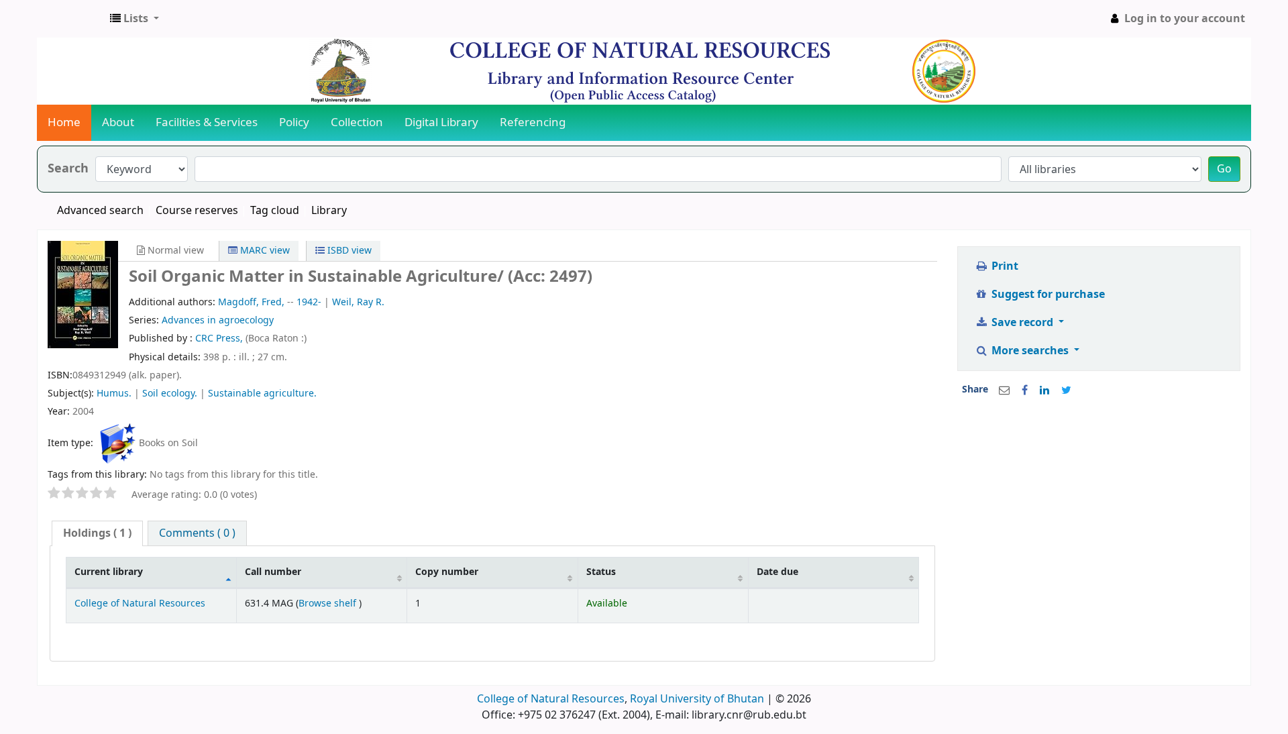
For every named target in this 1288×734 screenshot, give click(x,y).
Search (68, 169)
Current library (108, 572)
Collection (357, 122)
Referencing (533, 122)
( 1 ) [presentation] (97, 533)
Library (329, 211)
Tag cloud (274, 211)
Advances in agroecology (218, 320)
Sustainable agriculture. (262, 393)
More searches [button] (1030, 351)
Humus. (114, 393)
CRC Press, (220, 338)
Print (1003, 266)
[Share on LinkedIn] (1044, 390)
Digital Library (441, 122)
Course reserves (197, 211)
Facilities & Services (207, 122)
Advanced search (100, 211)
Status (601, 572)
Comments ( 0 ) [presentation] (197, 533)
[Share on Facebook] (1025, 390)
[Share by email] (1004, 390)
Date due (777, 572)
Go (1224, 169)
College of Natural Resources (139, 603)
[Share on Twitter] (1066, 390)
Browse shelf (329, 603)
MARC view (263, 251)
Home (64, 122)
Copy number (446, 572)
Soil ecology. (169, 393)
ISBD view (348, 251)
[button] (134, 18)
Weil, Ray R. (358, 302)
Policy (294, 122)
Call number (273, 572)
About (118, 122)
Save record (1022, 323)
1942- (309, 302)
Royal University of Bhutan (697, 699)
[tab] (97, 534)
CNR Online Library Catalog (71, 18)
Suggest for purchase (1047, 294)
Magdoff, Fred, (251, 302)
